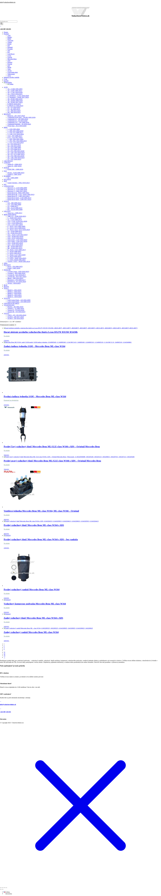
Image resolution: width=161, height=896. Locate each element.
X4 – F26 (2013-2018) (14, 146)
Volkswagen (11, 74)
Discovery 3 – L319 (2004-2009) (17, 188)
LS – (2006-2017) (12, 206)
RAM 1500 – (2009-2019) (15, 169)
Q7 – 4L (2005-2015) (13, 109)
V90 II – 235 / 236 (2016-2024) (16, 315)
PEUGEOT (7, 265)
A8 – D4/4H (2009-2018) (15, 100)
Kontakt (6, 81)
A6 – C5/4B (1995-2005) (14, 89)
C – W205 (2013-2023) (14, 218)
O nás (5, 79)
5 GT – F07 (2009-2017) (14, 136)
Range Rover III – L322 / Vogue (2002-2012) (20, 194)
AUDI (6, 87)
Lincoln (9, 57)
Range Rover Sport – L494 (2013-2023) (19, 199)
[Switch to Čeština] (10, 84)
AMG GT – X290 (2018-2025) (16, 216)
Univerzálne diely (12, 72)
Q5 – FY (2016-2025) (13, 107)
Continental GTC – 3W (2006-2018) (18, 122)
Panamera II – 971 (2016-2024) (16, 281)
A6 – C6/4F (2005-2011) (14, 90)
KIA (5, 184)
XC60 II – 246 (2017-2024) (15, 317)
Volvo (9, 76)
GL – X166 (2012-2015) (14, 233)
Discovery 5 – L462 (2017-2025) (17, 191)
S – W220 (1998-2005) (14, 251)
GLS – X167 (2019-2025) (15, 245)
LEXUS (6, 201)
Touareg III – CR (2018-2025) (16, 312)
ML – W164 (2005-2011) (14, 246)
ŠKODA (6, 286)
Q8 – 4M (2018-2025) (14, 112)
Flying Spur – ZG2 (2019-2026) (16, 126)
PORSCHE (7, 270)
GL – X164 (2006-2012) (14, 231)
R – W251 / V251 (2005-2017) (16, 250)
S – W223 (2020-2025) (14, 256)
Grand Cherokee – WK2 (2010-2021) (18, 183)
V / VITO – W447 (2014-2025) (16, 258)
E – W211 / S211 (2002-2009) (16, 226)
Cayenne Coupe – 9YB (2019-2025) (18, 271)
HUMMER (7, 176)
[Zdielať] (4, 887)
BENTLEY (7, 114)
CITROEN (7, 162)
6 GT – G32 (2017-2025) (14, 137)
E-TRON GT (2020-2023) (15, 105)
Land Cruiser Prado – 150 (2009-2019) (18, 302)
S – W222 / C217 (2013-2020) (16, 255)
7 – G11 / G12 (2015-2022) (15, 142)
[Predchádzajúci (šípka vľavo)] (0, 889)
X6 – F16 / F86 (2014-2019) (15, 156)
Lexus (9, 55)
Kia (8, 52)
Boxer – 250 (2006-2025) (15, 266)
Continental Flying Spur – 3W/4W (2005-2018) (21, 117)
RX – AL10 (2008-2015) (14, 208)
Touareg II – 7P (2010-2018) (15, 310)
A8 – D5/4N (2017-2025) (15, 102)
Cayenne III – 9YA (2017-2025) (16, 276)
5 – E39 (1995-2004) (13, 129)
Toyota (9, 70)
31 (4, 652)
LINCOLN (7, 211)
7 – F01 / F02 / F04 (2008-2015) (17, 141)
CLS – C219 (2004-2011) (15, 223)
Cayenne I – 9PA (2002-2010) (16, 273)
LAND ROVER (9, 186)
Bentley (9, 37)
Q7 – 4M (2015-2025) (14, 111)
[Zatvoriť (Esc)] (6, 887)
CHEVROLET (8, 161)
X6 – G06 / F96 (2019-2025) (16, 157)
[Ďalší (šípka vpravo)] (2, 889)
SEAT (5, 285)
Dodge (9, 44)
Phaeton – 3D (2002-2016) (15, 307)
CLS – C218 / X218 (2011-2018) (17, 221)
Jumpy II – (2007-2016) (14, 166)
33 (4, 656)
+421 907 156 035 (5, 29)
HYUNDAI (7, 179)
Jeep (8, 50)
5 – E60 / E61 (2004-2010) (15, 131)
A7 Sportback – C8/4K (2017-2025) (18, 97)
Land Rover (11, 54)
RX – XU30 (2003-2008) (15, 209)
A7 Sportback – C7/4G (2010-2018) (18, 95)
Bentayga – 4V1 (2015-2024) (16, 116)
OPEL (6, 263)
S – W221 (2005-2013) (14, 253)
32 (4, 654)
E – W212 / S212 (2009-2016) (16, 228)
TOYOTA (7, 298)
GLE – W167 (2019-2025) (15, 238)
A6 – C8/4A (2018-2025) (14, 94)
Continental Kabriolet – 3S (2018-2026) (19, 124)
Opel (8, 60)
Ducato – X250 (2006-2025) (15, 173)
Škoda (9, 67)
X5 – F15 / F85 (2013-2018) (15, 151)
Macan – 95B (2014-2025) (15, 278)
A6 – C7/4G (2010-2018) (15, 92)
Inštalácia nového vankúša (11, 77)
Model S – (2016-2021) (14, 291)
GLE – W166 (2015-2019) (15, 236)
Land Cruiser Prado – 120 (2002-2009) (18, 300)
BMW (9, 39)
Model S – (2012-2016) (14, 290)
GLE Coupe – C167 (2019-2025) (17, 240)
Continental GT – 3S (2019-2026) (17, 121)
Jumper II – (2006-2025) (14, 164)
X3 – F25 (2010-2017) (14, 144)
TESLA (6, 288)
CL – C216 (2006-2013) (14, 219)
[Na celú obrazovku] (2, 887)
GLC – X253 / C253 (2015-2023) (17, 234)
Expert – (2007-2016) (13, 268)
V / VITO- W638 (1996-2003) (16, 260)
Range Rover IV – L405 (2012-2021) (18, 196)
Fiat (8, 45)
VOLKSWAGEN (9, 305)
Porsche (9, 64)
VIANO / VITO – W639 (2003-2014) (18, 261)
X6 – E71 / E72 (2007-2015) (16, 154)
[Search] (1, 24)
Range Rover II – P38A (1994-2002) (18, 193)
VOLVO (6, 313)
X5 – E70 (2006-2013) (14, 149)
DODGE (6, 167)
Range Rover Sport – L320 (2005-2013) (19, 198)
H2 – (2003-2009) (12, 178)
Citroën (9, 42)
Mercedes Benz (12, 59)
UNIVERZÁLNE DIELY (11, 303)
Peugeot (9, 62)
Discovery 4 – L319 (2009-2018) (17, 189)
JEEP (5, 181)
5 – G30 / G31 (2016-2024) (15, 134)
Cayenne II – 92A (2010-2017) (16, 275)
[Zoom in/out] (0, 887)
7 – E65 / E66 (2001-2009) (15, 139)
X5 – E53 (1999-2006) (14, 147)
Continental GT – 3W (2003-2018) (17, 119)
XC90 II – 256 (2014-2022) (15, 318)
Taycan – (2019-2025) (14, 283)
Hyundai (10, 49)
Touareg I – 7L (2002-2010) (15, 308)
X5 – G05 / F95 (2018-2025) (16, 152)
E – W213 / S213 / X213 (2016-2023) (18, 229)
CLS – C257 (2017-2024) (15, 224)
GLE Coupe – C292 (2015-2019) (17, 241)
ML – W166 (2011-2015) (14, 248)
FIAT (5, 171)
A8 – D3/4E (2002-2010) (14, 99)
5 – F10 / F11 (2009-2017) (15, 132)
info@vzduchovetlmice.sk (7, 2)
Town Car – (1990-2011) (14, 213)
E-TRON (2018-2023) (14, 104)
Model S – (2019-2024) (14, 293)
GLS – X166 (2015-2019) (15, 243)
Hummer (10, 47)
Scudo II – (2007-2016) (14, 174)
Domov (6, 32)
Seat (8, 65)
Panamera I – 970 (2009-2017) (16, 280)
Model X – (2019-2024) (14, 296)
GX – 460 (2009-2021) (14, 203)
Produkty (6, 34)
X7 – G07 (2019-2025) (14, 159)
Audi (8, 35)
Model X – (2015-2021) (14, 295)
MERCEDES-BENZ (10, 214)
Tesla (9, 69)
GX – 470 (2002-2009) (14, 204)
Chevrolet (10, 40)
